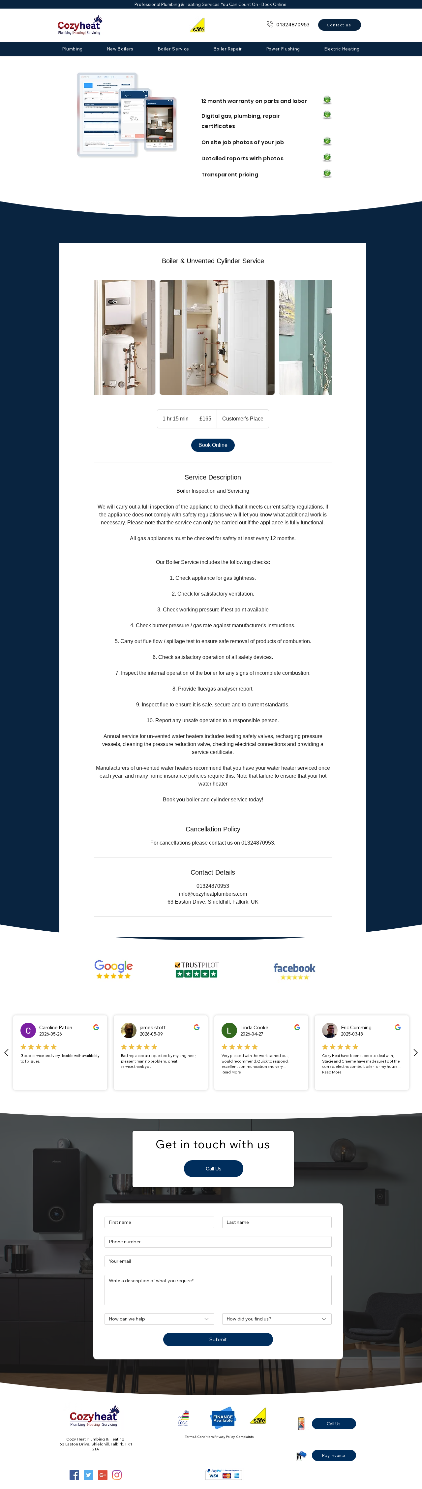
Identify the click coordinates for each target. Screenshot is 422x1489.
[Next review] (415, 1052)
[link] (213, 445)
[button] (72, 49)
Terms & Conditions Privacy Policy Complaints (219, 1437)
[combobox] (159, 1319)
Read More (231, 1072)
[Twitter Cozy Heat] (88, 1475)
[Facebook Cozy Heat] (74, 1475)
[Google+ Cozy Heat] (102, 1475)
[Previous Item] (104, 337)
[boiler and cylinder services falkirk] (213, 337)
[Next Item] (321, 337)
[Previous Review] (6, 1052)
